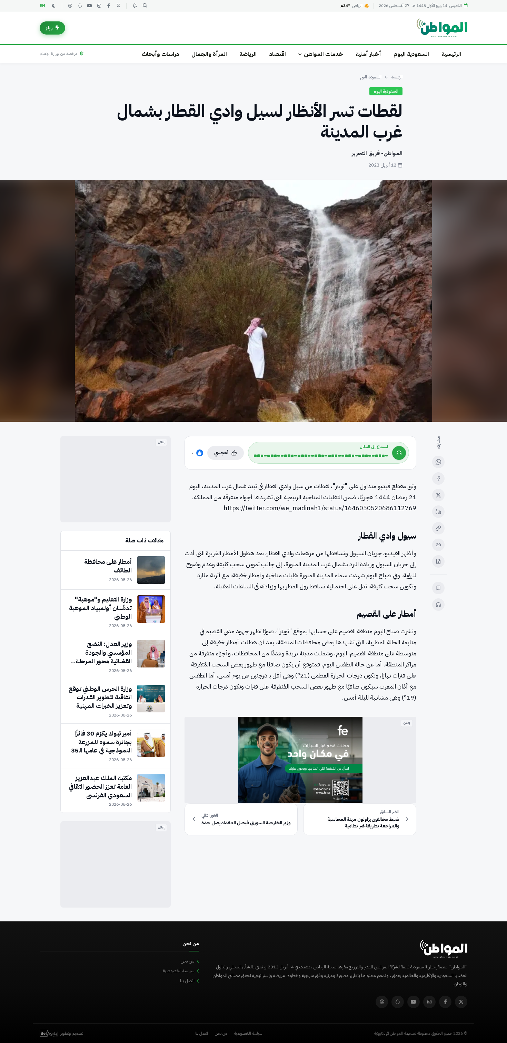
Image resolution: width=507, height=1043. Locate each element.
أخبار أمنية (368, 54)
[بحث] (144, 5)
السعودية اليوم (411, 54)
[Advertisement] (115, 479)
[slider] (321, 456)
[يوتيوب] (89, 5)
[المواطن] (442, 28)
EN (42, 6)
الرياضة (248, 54)
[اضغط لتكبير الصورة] (253, 301)
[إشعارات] (134, 5)
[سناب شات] (79, 5)
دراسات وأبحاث (160, 54)
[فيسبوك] (108, 5)
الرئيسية (451, 54)
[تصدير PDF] (438, 561)
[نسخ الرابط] (438, 528)
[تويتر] (118, 5)
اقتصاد (277, 54)
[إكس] (438, 495)
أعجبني (221, 452)
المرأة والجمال (209, 54)
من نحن (188, 961)
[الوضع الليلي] (53, 5)
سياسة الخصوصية (179, 970)
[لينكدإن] (438, 511)
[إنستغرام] (99, 5)
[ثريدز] (70, 5)
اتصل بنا (187, 980)
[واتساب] (438, 462)
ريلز (49, 27)
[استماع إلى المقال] (438, 604)
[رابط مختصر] (438, 545)
